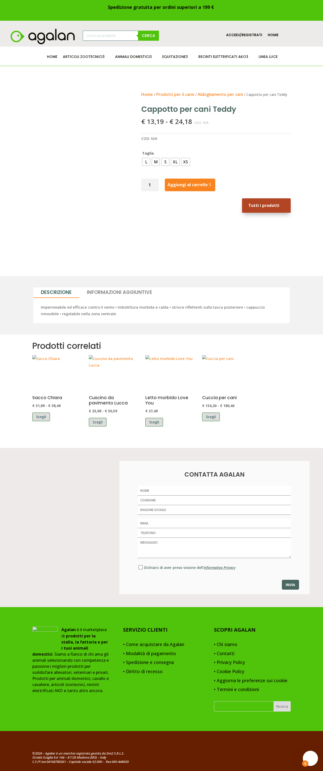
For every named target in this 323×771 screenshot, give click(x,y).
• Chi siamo (225, 644)
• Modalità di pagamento (149, 653)
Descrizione (56, 292)
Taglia (148, 153)
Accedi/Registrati (244, 35)
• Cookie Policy (229, 671)
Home (273, 35)
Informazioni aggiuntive (119, 292)
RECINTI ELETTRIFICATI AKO (222, 57)
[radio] (146, 162)
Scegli (41, 416)
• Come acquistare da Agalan (153, 644)
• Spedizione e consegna (148, 662)
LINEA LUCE (268, 57)
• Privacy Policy (229, 662)
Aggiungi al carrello (188, 184)
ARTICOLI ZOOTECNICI (82, 57)
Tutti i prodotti (263, 205)
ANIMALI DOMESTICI (132, 57)
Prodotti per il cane (175, 94)
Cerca (148, 35)
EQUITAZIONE (174, 57)
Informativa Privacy (219, 567)
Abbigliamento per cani (220, 94)
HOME (52, 57)
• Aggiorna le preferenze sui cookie (250, 680)
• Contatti (224, 653)
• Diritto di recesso (143, 671)
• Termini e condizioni (236, 689)
